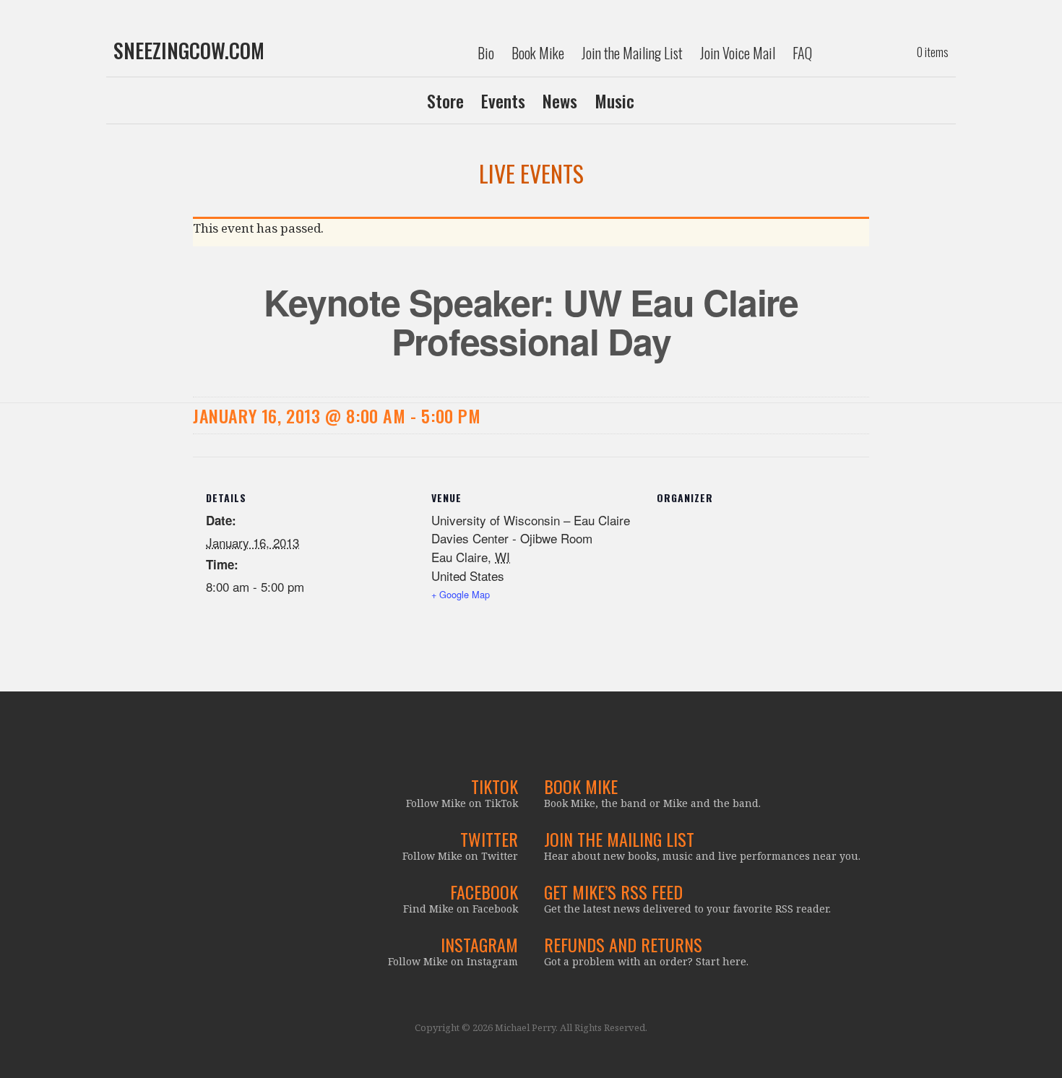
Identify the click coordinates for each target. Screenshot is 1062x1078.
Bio (486, 53)
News (560, 100)
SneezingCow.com (188, 50)
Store (445, 100)
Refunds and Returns (623, 944)
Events (503, 100)
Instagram (479, 944)
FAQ (802, 53)
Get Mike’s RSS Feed (613, 891)
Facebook (484, 891)
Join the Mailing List (632, 53)
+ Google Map (460, 594)
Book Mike (537, 53)
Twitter (489, 839)
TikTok (494, 786)
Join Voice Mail (737, 53)
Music (614, 100)
